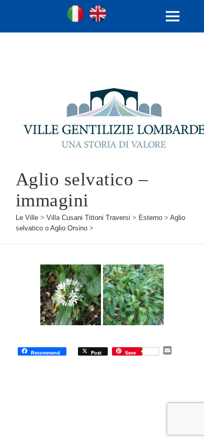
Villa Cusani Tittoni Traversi (88, 218)
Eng (97, 13)
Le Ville (27, 218)
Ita (75, 13)
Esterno (150, 218)
